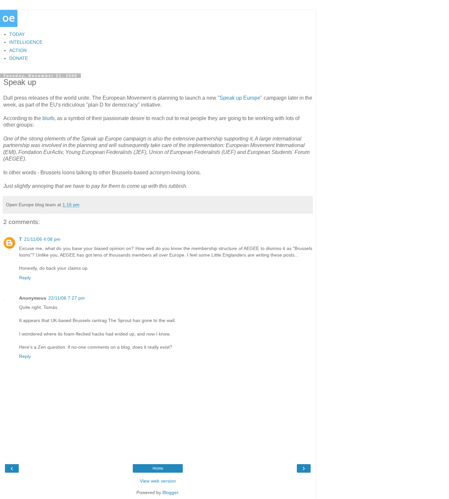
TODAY (17, 34)
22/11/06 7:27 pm (66, 298)
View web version (158, 481)
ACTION (18, 50)
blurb (48, 118)
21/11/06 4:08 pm (42, 239)
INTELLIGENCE (25, 42)
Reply (25, 277)
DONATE (18, 58)
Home (158, 468)
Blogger (170, 492)
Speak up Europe (240, 98)
